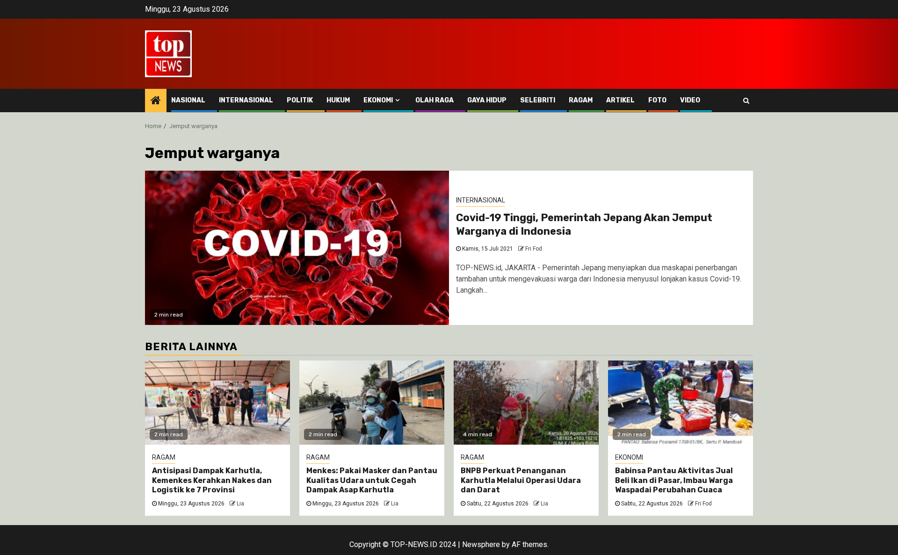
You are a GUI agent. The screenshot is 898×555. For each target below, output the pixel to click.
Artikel (620, 100)
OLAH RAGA (434, 100)
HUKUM (338, 100)
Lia (240, 503)
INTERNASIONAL (246, 100)
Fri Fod (533, 248)
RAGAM (581, 100)
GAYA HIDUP (487, 100)
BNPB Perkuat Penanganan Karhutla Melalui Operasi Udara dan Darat (521, 480)
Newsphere (481, 544)
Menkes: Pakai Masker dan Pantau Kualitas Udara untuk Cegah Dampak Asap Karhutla (371, 480)
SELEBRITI (537, 100)
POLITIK (300, 100)
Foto (657, 100)
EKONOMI (378, 100)
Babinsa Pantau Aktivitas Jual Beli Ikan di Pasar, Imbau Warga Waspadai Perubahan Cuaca (674, 480)
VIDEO (690, 100)
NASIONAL (188, 100)
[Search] (746, 100)
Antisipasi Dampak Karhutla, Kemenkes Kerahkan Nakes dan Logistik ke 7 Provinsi (212, 480)
